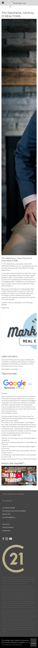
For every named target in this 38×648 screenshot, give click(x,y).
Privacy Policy (6, 530)
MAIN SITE (5, 308)
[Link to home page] (19, 3)
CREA (17, 590)
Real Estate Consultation (10, 369)
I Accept (33, 642)
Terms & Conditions (7, 527)
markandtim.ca (18, 302)
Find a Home (6, 524)
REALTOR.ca (5, 603)
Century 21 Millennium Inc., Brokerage (13, 494)
